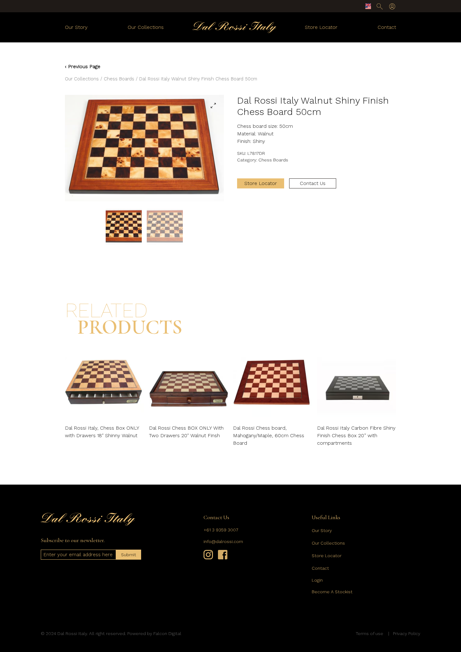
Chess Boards (119, 79)
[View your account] (392, 6)
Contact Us (313, 183)
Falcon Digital (167, 633)
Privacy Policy (406, 633)
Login (317, 580)
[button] (213, 105)
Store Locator (321, 27)
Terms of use (369, 633)
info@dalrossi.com (223, 541)
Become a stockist (332, 591)
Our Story (76, 27)
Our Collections (146, 27)
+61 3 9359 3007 (221, 529)
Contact (387, 27)
